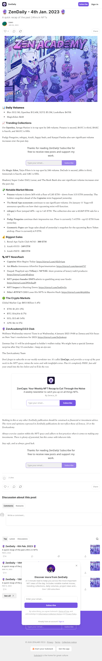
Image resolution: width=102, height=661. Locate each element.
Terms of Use (64, 611)
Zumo (10, 22)
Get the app (64, 649)
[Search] (97, 539)
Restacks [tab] (20, 506)
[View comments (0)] (14, 31)
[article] (51, 551)
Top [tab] (5, 539)
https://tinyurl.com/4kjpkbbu (75, 292)
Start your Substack (44, 649)
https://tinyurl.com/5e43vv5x (53, 287)
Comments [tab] (8, 506)
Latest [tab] (12, 539)
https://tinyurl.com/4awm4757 (71, 266)
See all (7, 595)
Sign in (94, 4)
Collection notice (69, 642)
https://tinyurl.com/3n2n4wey (52, 337)
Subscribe (83, 4)
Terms (57, 642)
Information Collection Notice (50, 614)
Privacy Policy (71, 614)
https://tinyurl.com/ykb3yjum (50, 261)
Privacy (50, 642)
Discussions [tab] (22, 539)
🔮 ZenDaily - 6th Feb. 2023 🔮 (19, 546)
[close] (76, 565)
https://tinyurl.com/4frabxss (20, 274)
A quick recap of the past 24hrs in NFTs (20, 549)
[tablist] (13, 505)
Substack (38, 655)
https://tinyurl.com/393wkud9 (21, 283)
